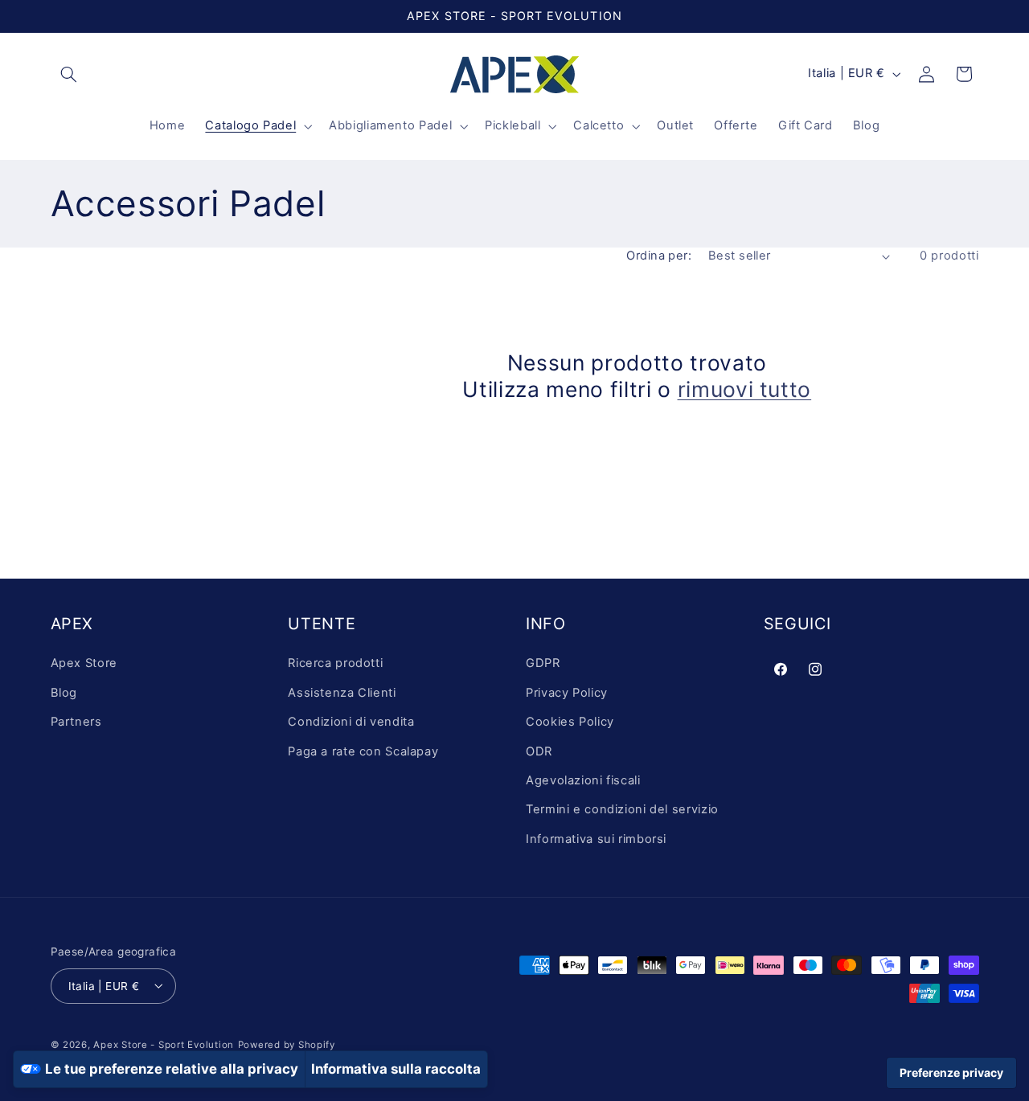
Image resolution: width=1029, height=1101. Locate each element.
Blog (64, 693)
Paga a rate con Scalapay (363, 751)
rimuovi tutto (745, 389)
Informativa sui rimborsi (596, 839)
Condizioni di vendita (351, 722)
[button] (69, 73)
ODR (539, 751)
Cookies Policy (570, 722)
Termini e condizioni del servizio (622, 810)
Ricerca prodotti (335, 664)
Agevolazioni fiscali (583, 780)
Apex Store (84, 664)
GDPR (543, 664)
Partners (76, 722)
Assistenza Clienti (342, 693)
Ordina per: (658, 255)
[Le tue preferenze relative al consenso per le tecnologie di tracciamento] (951, 1073)
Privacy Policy (567, 693)
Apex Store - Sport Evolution (163, 1044)
